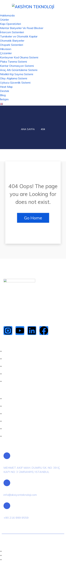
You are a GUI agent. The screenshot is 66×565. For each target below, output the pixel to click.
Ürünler (4, 19)
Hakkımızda (7, 15)
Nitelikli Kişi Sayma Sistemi (16, 74)
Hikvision (5, 49)
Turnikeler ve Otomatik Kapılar (18, 36)
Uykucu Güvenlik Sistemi (15, 82)
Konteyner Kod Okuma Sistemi (19, 57)
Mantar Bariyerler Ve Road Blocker (21, 28)
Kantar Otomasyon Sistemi (17, 65)
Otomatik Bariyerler (12, 40)
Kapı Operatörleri (10, 24)
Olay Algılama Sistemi (13, 78)
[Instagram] (8, 330)
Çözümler (6, 53)
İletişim (4, 99)
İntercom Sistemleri (12, 32)
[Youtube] (19, 330)
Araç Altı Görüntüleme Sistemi (18, 70)
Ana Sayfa (28, 129)
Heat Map (6, 86)
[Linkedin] (31, 330)
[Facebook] (43, 330)
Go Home (33, 217)
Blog (3, 95)
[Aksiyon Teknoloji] (33, 6)
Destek (4, 91)
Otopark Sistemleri (11, 45)
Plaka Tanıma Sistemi (13, 61)
